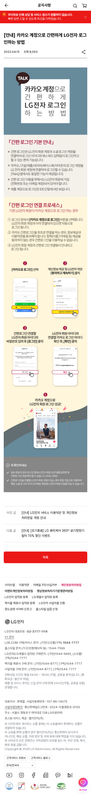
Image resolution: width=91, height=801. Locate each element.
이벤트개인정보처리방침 (19, 591)
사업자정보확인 (14, 707)
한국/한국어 (12, 765)
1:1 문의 (9, 637)
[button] (75, 6)
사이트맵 (10, 585)
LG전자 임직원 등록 (16, 597)
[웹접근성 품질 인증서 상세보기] (61, 786)
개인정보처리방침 (71, 585)
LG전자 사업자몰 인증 (52, 603)
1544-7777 (19, 658)
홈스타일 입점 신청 (47, 609)
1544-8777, (50, 663)
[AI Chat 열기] (83, 785)
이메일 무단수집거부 (45, 585)
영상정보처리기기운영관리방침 (55, 591)
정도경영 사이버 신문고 (18, 609)
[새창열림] (9, 775)
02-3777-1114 (37, 631)
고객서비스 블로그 (40, 758)
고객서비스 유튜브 (16, 758)
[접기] (85, 17)
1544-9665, (64, 654)
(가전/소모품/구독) (59, 642)
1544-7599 (57, 648)
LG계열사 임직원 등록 (45, 597)
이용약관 (24, 585)
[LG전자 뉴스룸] (45, 775)
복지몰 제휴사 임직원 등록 (20, 603)
